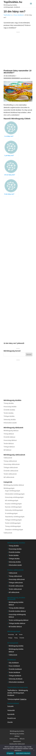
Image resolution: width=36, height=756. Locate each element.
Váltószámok (8, 458)
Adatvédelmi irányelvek (23, 753)
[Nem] (34, 750)
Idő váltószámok (9, 477)
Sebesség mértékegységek (14, 510)
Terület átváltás (8, 413)
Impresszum (17, 741)
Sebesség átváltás (10, 419)
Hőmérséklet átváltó (10, 423)
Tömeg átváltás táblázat (16, 608)
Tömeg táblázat (9, 434)
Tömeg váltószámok (10, 461)
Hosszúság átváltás (10, 406)
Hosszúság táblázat (10, 440)
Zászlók (10, 722)
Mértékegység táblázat (11, 430)
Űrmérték (21, 638)
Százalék (10, 706)
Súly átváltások (14, 662)
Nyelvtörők (10, 714)
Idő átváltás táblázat (15, 626)
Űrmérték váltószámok (11, 471)
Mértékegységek (9, 488)
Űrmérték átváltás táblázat (17, 611)
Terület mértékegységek (13, 523)
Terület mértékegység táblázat (18, 620)
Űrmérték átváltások (15, 669)
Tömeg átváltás (9, 403)
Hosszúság (11, 634)
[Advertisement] (18, 51)
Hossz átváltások (19, 15)
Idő (16, 634)
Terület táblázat (9, 443)
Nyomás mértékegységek (13, 507)
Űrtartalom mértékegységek (14, 529)
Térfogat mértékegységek (13, 520)
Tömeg (16, 638)
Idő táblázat (7, 450)
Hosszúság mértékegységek (14, 497)
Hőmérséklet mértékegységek (14, 494)
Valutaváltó (11, 710)
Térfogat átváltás (9, 416)
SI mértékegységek (11, 513)
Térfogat (10, 638)
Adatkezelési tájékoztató (17, 744)
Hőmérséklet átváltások (16, 682)
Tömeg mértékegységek (13, 526)
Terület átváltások (14, 672)
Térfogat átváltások (15, 675)
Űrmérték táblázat (9, 437)
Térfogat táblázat (9, 447)
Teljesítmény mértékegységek (14, 516)
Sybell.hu (23, 699)
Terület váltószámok (10, 474)
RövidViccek (11, 718)
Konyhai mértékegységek (13, 503)
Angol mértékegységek (12, 491)
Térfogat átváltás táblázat (17, 623)
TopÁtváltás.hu (13, 2)
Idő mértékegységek (11, 500)
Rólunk (22, 738)
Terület (20, 634)
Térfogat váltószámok (11, 467)
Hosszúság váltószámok (12, 464)
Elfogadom (10, 753)
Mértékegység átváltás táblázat (14, 485)
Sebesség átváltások (15, 679)
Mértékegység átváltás (16, 646)
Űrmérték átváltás (9, 410)
